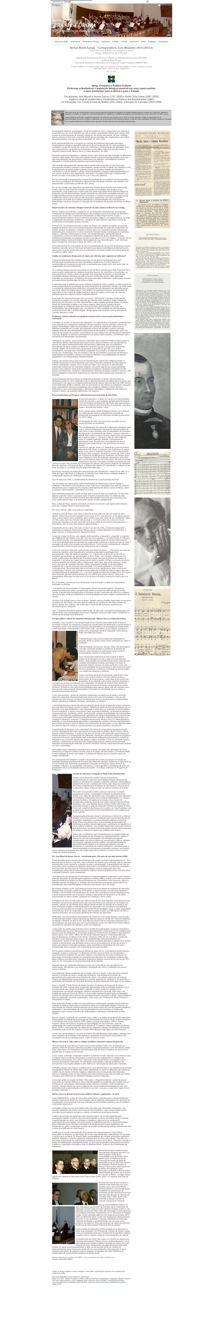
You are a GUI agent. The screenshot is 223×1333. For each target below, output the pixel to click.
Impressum (134, 42)
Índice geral (75, 42)
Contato (115, 42)
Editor (143, 42)
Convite (124, 42)
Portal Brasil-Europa (91, 42)
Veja (166, 114)
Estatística (152, 42)
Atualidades (163, 42)
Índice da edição (61, 42)
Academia (105, 42)
